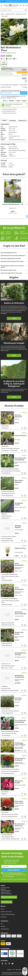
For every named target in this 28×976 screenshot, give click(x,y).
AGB (17, 874)
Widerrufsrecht (4, 916)
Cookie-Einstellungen (5, 929)
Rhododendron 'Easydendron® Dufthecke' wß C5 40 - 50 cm (20, 676)
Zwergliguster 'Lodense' (19, 504)
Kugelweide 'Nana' (20, 548)
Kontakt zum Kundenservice (6, 893)
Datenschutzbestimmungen (13, 96)
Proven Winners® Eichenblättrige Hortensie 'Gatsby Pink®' (20, 721)
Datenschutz (18, 969)
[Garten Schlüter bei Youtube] (12, 963)
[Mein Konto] (23, 5)
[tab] (4, 120)
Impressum (9, 969)
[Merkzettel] (20, 5)
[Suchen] (25, 10)
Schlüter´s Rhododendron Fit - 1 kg (12, 204)
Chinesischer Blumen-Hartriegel (20, 613)
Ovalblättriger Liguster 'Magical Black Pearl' (20, 744)
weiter (14, 318)
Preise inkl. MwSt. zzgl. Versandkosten (10, 85)
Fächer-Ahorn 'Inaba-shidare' (19, 802)
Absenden (23, 93)
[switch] (25, 974)
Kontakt (4, 1)
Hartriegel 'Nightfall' (18, 526)
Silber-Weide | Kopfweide (19, 481)
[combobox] (12, 10)
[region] (14, 32)
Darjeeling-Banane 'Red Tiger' (20, 654)
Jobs (2, 923)
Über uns (2, 909)
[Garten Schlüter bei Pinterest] (9, 963)
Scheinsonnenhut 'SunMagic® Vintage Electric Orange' (20, 759)
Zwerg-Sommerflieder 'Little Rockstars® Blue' (20, 564)
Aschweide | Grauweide (18, 699)
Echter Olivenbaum (20, 435)
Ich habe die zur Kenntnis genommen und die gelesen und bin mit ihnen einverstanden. (14, 874)
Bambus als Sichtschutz (14, 303)
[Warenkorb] (26, 5)
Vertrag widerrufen (6, 902)
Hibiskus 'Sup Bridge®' (19, 781)
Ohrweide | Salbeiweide (18, 416)
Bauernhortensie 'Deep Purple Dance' (20, 824)
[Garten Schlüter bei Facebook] (2, 963)
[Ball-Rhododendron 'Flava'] (14, 32)
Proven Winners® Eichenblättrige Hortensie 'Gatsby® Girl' (20, 459)
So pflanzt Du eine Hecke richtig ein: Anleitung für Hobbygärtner (14, 383)
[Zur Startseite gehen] (11, 5)
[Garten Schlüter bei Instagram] (5, 963)
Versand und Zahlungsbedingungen (8, 914)
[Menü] (1, 5)
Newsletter (3, 926)
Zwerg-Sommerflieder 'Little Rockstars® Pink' (20, 588)
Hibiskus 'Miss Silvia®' (19, 633)
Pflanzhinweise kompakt (14, 343)
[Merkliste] (22, 428)
